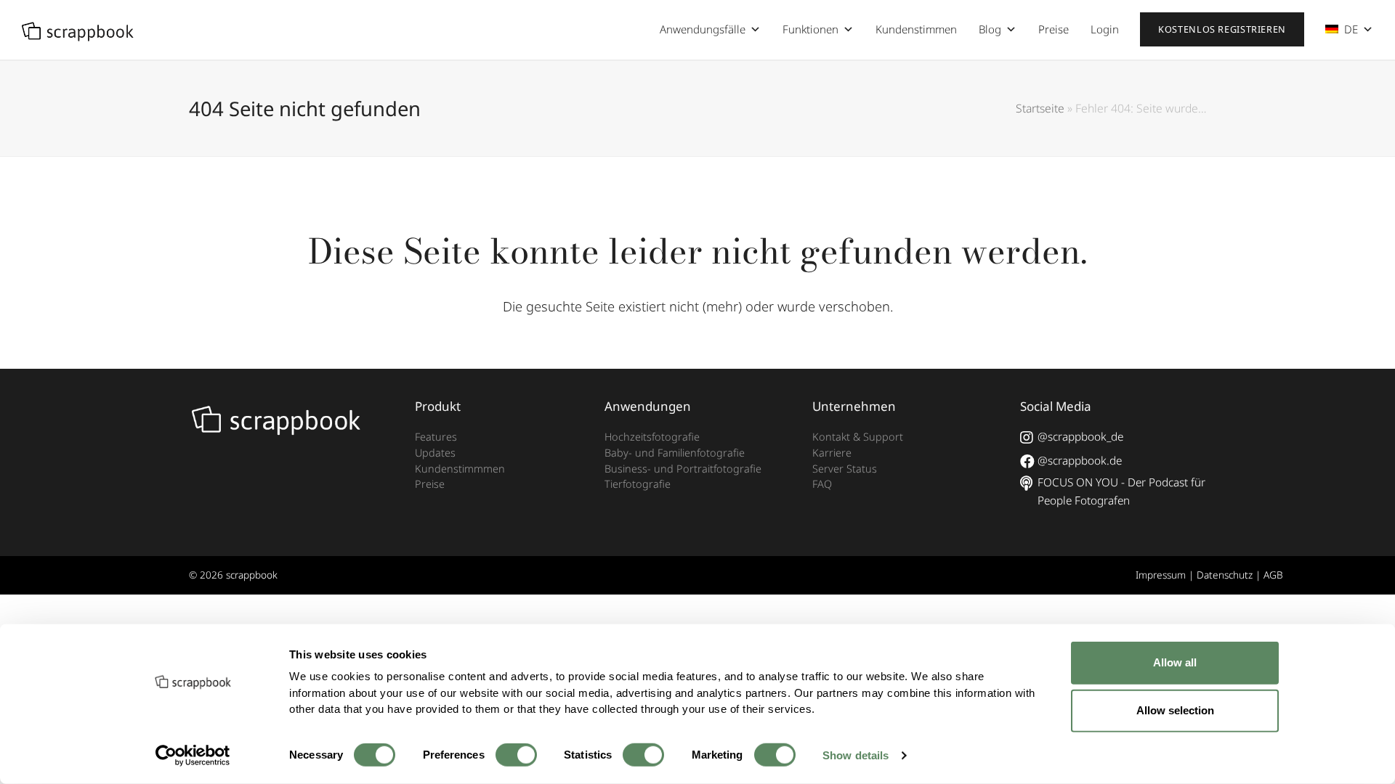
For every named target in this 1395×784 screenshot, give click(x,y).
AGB (1273, 574)
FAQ (822, 484)
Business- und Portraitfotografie (682, 468)
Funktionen (810, 29)
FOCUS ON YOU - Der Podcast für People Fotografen (1121, 491)
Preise (1053, 29)
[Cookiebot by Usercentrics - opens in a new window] (192, 756)
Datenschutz (1225, 574)
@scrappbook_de (1080, 436)
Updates (435, 453)
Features (436, 437)
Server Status (844, 468)
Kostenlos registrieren (1222, 29)
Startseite (1040, 108)
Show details (855, 755)
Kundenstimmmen (460, 468)
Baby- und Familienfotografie (674, 453)
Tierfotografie (637, 484)
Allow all (1175, 662)
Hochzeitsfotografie (652, 437)
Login (1105, 29)
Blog (990, 29)
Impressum (1161, 574)
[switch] (516, 755)
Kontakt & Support (857, 437)
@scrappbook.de (1080, 460)
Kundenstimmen (916, 29)
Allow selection (1175, 710)
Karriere (832, 453)
